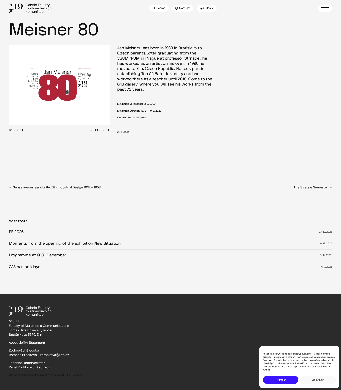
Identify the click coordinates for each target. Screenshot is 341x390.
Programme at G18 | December (37, 255)
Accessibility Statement (27, 343)
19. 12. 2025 (325, 243)
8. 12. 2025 (326, 255)
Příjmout (281, 379)
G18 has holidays (24, 267)
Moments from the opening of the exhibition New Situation (65, 243)
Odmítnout (318, 379)
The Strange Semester (311, 187)
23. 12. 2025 (325, 231)
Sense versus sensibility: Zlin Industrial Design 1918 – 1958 (57, 187)
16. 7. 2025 (326, 266)
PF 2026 (16, 232)
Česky (210, 8)
